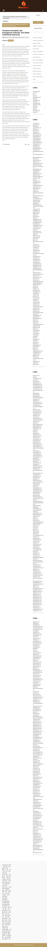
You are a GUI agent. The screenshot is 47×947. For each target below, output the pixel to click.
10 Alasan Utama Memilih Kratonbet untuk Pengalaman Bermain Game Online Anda (38, 74)
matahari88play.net (37, 453)
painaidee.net (36, 458)
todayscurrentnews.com (38, 584)
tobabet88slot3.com (37, 582)
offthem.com (35, 129)
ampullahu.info (36, 303)
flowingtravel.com (36, 182)
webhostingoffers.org (37, 672)
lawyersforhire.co (36, 451)
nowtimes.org (36, 331)
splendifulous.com (37, 721)
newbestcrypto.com (37, 436)
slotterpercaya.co (36, 570)
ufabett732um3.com (37, 757)
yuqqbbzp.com (36, 700)
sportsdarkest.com (37, 459)
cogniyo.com (35, 542)
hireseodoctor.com (37, 710)
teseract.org (35, 775)
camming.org (35, 630)
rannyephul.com (36, 262)
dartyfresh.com (36, 654)
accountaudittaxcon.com (38, 535)
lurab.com (35, 843)
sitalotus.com (36, 519)
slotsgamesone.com (37, 173)
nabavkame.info (36, 354)
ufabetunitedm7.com (37, 598)
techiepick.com (36, 789)
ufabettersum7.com (37, 592)
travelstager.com (36, 259)
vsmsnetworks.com (37, 127)
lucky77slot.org (36, 493)
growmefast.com (36, 495)
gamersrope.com (36, 409)
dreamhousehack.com (37, 815)
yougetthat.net (36, 433)
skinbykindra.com (36, 833)
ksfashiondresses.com (38, 514)
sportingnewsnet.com (37, 465)
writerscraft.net (36, 216)
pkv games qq (5, 905)
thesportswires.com (37, 462)
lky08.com (35, 234)
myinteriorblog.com (37, 786)
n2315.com (35, 229)
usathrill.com (35, 800)
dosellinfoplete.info (37, 315)
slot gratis (35, 109)
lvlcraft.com (35, 687)
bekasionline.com (37, 133)
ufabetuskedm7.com (37, 600)
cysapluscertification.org (38, 324)
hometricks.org (36, 547)
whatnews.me (36, 766)
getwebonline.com (37, 231)
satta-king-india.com (37, 695)
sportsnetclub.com (37, 434)
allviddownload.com (37, 148)
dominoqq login (6, 932)
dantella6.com (36, 172)
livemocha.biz (36, 334)
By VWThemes (29, 945)
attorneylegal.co (36, 485)
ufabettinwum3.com (37, 595)
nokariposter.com (36, 200)
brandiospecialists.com (38, 185)
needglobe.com (36, 553)
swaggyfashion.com (37, 265)
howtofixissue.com (37, 144)
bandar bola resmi (37, 97)
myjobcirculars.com (37, 164)
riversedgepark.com (37, 635)
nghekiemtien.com (37, 284)
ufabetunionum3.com (37, 726)
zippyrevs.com (36, 161)
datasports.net (36, 479)
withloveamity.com (37, 664)
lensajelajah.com (36, 647)
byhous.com (35, 349)
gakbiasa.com (36, 355)
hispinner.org (35, 197)
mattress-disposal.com (38, 501)
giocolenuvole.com (37, 661)
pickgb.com (35, 511)
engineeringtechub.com (38, 482)
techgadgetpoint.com (37, 487)
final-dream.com (36, 768)
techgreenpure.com (37, 678)
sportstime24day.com (37, 467)
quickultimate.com (37, 564)
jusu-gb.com (35, 380)
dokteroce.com (36, 275)
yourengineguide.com (37, 805)
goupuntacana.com (37, 633)
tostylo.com (35, 431)
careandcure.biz (36, 541)
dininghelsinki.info (37, 741)
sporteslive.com (36, 468)
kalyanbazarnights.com (38, 176)
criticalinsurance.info (37, 198)
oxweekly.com (36, 252)
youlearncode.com (37, 666)
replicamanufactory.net (38, 718)
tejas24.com (35, 287)
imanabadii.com (36, 361)
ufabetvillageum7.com (37, 731)
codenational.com (37, 836)
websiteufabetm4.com (37, 737)
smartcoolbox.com (37, 572)
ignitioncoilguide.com (37, 845)
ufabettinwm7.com (37, 594)
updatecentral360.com (38, 523)
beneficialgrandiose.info (38, 312)
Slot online (5, 21)
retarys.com (35, 422)
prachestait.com (36, 290)
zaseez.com (35, 636)
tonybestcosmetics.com (38, 828)
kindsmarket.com (36, 246)
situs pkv (5, 866)
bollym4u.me (35, 343)
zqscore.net (35, 526)
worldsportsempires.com (38, 521)
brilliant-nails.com (37, 272)
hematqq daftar (6, 904)
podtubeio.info (36, 317)
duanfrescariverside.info (38, 743)
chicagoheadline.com (37, 629)
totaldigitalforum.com (37, 823)
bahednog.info (36, 393)
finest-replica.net (36, 769)
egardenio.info (36, 530)
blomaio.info (35, 314)
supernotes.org (36, 520)
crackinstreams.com (37, 706)
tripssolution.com (36, 694)
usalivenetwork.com (37, 402)
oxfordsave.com (36, 437)
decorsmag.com (36, 149)
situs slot (4, 891)
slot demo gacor (36, 110)
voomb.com (35, 486)
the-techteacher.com (37, 817)
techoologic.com (36, 794)
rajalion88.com (36, 632)
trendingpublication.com (38, 588)
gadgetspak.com (36, 707)
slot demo (35, 95)
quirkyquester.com (37, 566)
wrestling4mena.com (37, 220)
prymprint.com (36, 536)
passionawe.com (36, 556)
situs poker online (37, 104)
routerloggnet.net (36, 170)
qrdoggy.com (35, 507)
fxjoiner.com (35, 831)
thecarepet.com (36, 381)
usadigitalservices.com (38, 225)
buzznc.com (35, 830)
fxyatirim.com (36, 667)
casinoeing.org (36, 333)
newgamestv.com (36, 474)
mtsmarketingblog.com (38, 283)
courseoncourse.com (37, 388)
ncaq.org (35, 650)
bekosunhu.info (36, 311)
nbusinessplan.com (37, 135)
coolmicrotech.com (37, 814)
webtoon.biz (35, 461)
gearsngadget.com (37, 709)
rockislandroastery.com (38, 839)
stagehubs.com (36, 621)
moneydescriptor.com (37, 455)
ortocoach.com (36, 554)
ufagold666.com (36, 784)
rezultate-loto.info (36, 719)
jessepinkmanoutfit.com (38, 419)
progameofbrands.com (38, 157)
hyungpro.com (36, 464)
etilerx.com (35, 744)
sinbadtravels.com (37, 414)
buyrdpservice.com (37, 428)
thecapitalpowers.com (37, 581)
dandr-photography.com (38, 274)
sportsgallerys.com (37, 476)
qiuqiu (19, 77)
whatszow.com (36, 673)
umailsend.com (36, 421)
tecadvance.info (36, 297)
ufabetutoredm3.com (37, 601)
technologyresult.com (37, 670)
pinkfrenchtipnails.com (38, 473)
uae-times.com (36, 123)
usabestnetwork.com (37, 418)
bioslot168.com (36, 848)
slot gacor (4, 880)
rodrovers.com (36, 692)
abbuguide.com (36, 669)
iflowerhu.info (36, 357)
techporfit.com (36, 132)
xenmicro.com (36, 651)
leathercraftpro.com (37, 548)
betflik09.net (35, 648)
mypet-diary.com (36, 250)
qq (5, 913)
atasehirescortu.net (37, 480)
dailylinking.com (36, 658)
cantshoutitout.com (37, 138)
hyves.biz (35, 337)
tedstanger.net (36, 756)
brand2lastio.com (36, 223)
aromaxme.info (36, 305)
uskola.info (35, 759)
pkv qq (9, 907)
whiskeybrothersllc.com (38, 609)
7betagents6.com (36, 701)
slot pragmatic (6, 883)
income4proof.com (37, 644)
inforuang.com (36, 244)
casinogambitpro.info (37, 385)
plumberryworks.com (37, 560)
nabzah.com (35, 189)
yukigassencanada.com (38, 697)
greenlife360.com (36, 136)
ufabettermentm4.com (37, 591)
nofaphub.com (36, 639)
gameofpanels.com (37, 204)
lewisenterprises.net (37, 655)
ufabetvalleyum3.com (37, 604)
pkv (33, 94)
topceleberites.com (37, 723)
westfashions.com (37, 256)
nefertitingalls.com (37, 641)
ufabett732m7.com (37, 778)
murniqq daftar (6, 902)
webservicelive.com (37, 852)
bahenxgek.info (36, 394)
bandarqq (35, 98)
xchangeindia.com (37, 812)
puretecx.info (35, 296)
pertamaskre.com (36, 396)
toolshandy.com (36, 257)
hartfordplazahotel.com (38, 351)
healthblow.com (36, 210)
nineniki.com (35, 183)
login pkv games (36, 100)
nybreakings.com (36, 806)
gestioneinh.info (36, 771)
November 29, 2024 (8, 37)
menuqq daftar (6, 901)
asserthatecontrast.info (38, 306)
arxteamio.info (36, 532)
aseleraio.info (36, 527)
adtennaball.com (36, 188)
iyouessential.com (37, 663)
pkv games (35, 112)
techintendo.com (36, 676)
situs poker (35, 101)
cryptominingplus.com (37, 445)
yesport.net (35, 430)
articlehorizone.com (37, 698)
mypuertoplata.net (37, 141)
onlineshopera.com (37, 652)
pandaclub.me (36, 346)
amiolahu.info (36, 300)
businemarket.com (37, 452)
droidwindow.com (36, 781)
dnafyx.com (35, 660)
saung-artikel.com (37, 440)
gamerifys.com (36, 124)
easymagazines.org (37, 544)
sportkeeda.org (36, 538)
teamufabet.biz (36, 145)
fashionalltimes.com (37, 821)
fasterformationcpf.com (38, 424)
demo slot (35, 107)
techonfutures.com (37, 793)
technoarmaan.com (37, 824)
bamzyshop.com (36, 790)
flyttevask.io (35, 348)
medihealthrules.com (37, 799)
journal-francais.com (37, 277)
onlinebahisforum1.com (38, 627)
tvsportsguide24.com (37, 489)
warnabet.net (35, 342)
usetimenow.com (36, 209)
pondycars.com (36, 792)
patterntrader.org (36, 516)
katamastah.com (36, 524)
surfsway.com (36, 682)
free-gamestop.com (37, 412)
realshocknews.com (37, 510)
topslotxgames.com (37, 169)
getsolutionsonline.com (38, 195)
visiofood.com (36, 780)
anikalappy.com (36, 740)
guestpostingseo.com (37, 384)
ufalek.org (35, 499)
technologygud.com (37, 508)
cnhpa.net (35, 517)
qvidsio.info (35, 320)
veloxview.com (36, 606)
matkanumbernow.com (38, 163)
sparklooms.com (36, 576)
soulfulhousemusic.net (38, 575)
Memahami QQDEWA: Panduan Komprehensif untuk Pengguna (38, 54)
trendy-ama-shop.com (37, 777)
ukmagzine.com (36, 415)
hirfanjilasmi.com (36, 545)
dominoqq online (36, 103)
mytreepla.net (36, 715)
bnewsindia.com (36, 787)
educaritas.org (36, 645)
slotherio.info (35, 323)
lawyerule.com (36, 280)
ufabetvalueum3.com (37, 728)
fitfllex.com (35, 240)
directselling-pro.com (37, 840)
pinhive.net (35, 340)
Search (38, 15)
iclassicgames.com (37, 439)
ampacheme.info (36, 302)
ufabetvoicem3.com (37, 732)
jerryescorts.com (36, 483)
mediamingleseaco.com (38, 281)
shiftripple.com (36, 569)
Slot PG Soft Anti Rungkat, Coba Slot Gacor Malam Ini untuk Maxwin (14, 17)
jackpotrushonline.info (37, 403)
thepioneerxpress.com (37, 142)
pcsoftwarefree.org (37, 657)
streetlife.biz (35, 336)
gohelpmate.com (36, 212)
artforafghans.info (36, 291)
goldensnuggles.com (37, 425)
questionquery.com (37, 268)
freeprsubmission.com (37, 783)
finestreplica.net (36, 746)
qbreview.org (35, 158)
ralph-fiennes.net (36, 235)
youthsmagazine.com (37, 456)
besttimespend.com (37, 539)
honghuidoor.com (36, 181)
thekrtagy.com (36, 811)
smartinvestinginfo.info (38, 752)
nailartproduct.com (37, 684)
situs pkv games (6, 915)
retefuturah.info (36, 750)
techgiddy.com (36, 400)
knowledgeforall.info (37, 222)
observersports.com (37, 443)
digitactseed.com (36, 685)
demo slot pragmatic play (7, 888)
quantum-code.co (36, 765)
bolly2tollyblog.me (37, 345)
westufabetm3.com (37, 607)
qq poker (4, 934)
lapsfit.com (35, 712)
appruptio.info (36, 364)
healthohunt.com (36, 749)
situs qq (7, 916)
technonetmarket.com (37, 755)
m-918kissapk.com (37, 352)
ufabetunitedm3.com (37, 597)
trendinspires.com (37, 260)
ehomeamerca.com (37, 675)
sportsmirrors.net (36, 477)
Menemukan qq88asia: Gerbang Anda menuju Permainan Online (38, 62)
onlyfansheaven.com (37, 232)
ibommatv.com (36, 130)
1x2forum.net (35, 623)
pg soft (9, 879)
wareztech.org (36, 416)
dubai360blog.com (37, 492)
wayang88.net (36, 735)
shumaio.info (35, 321)
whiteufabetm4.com (37, 738)
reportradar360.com (37, 263)
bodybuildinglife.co (37, 505)
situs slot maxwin (36, 91)
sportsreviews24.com (37, 490)
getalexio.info (36, 533)
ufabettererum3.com (37, 590)
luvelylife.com (36, 247)
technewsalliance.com (38, 753)
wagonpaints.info (36, 760)
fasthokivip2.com (36, 442)
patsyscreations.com (37, 642)
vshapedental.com (37, 802)
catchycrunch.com (37, 638)
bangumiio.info (36, 309)
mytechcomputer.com (37, 846)
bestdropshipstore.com (38, 679)
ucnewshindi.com (36, 405)
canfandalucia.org (37, 803)
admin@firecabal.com (18, 37)
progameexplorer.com (37, 837)
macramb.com (36, 249)
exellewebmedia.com (37, 411)
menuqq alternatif (6, 865)
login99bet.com (36, 624)
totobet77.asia (36, 585)
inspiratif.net (35, 126)
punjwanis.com (36, 375)
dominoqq (35, 106)
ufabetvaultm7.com (37, 729)
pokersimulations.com (37, 716)
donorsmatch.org (36, 330)
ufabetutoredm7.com (37, 603)
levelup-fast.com (36, 713)
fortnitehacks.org (36, 325)
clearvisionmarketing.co (38, 763)
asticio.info (35, 529)
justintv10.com (36, 278)
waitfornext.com (36, 762)
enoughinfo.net (36, 339)
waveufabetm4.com (37, 734)
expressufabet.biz (37, 139)
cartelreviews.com (37, 681)
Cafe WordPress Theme (20, 945)
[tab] (3, 10)
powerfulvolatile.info (37, 318)
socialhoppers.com (37, 226)
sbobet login (5, 929)
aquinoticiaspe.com (37, 446)
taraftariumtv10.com (37, 266)
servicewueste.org (37, 160)
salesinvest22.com (37, 774)
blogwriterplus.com (37, 382)
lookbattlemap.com (37, 427)
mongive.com (36, 191)
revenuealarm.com (37, 842)
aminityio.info (36, 299)
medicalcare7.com (37, 186)
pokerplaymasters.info (37, 387)
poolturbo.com (36, 288)
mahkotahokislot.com (37, 496)
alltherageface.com (37, 834)
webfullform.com (36, 147)
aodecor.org (35, 328)
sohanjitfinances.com (37, 573)
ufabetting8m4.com (37, 725)
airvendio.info (36, 293)
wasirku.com (35, 286)
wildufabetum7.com (37, 610)
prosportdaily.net (36, 772)
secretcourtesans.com (37, 626)
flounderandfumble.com (38, 747)
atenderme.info (36, 308)
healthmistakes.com (37, 513)
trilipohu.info (35, 362)
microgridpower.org (37, 550)
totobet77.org (36, 587)
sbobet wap (5, 927)
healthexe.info (36, 294)
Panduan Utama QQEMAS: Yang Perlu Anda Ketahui (38, 46)
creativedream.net (37, 228)
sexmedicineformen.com (38, 567)
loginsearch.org (36, 327)
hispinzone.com (36, 175)
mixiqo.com (35, 551)
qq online (35, 92)
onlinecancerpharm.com (38, 498)
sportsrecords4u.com (37, 722)
